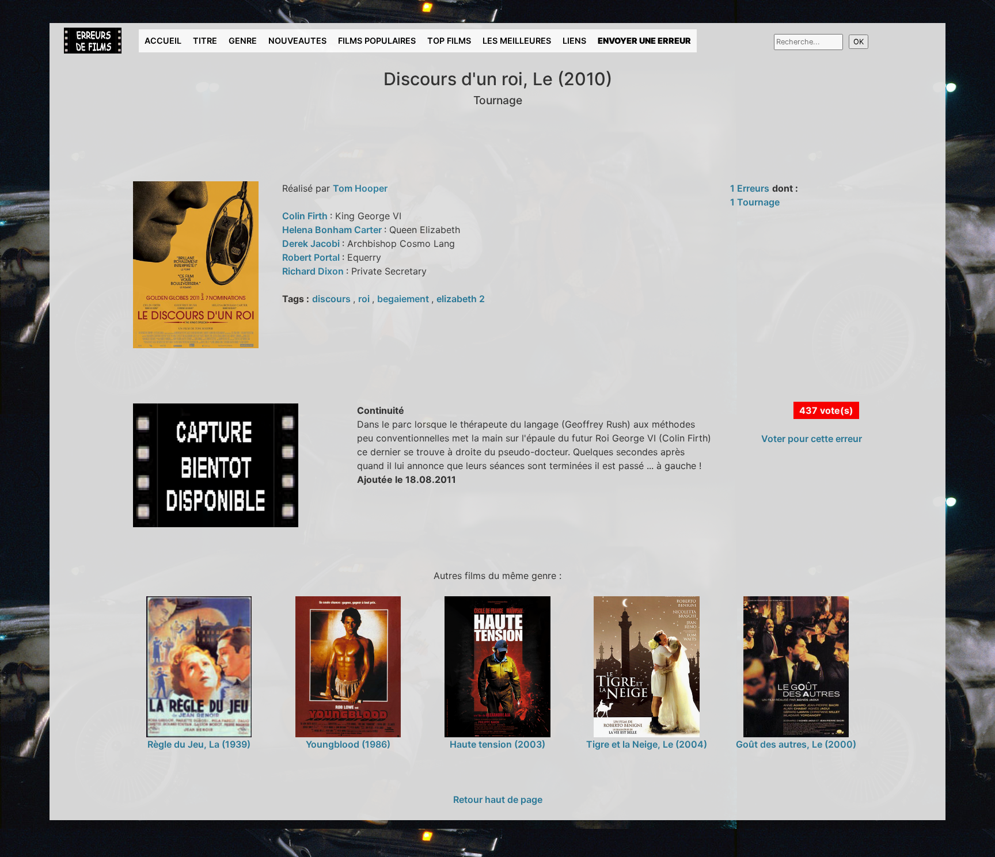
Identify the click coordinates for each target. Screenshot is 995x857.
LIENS (574, 40)
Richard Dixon (314, 271)
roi (365, 298)
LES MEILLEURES (517, 40)
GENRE (243, 40)
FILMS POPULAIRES (377, 40)
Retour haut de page (497, 799)
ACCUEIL (163, 40)
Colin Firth (306, 216)
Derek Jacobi (312, 243)
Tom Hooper (360, 188)
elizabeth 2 (460, 298)
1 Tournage (755, 202)
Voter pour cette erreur (811, 438)
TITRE (205, 40)
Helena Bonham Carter (333, 229)
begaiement (404, 298)
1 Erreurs (749, 188)
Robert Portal (312, 257)
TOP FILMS (449, 40)
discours (332, 298)
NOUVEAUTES (297, 40)
